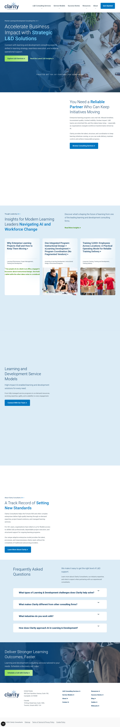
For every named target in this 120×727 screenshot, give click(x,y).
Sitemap (27, 722)
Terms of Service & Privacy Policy (43, 722)
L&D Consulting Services (70, 691)
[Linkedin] (109, 722)
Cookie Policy (60, 722)
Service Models (67, 695)
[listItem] (22, 266)
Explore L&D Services (16, 58)
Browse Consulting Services (83, 146)
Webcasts (94, 706)
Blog (92, 698)
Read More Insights (72, 228)
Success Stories (96, 695)
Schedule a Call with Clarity (18, 673)
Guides (93, 702)
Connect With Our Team (16, 403)
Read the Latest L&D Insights (41, 58)
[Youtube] (113, 722)
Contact (65, 702)
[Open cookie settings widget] (3, 724)
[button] (60, 592)
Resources (94, 691)
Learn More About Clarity (17, 550)
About (64, 698)
